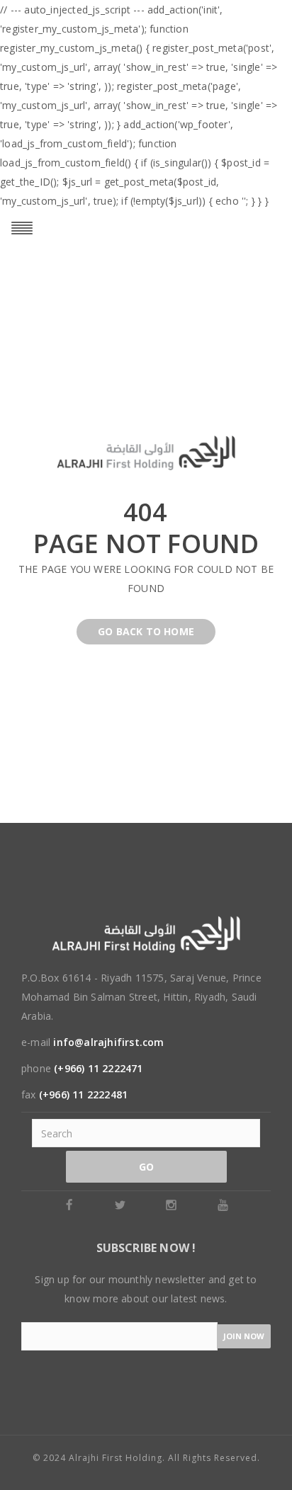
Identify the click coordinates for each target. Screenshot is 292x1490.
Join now (243, 1336)
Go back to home (146, 631)
